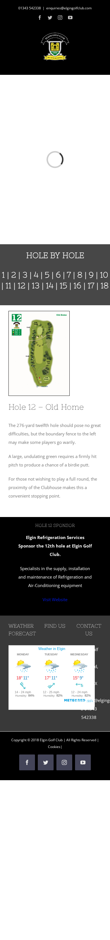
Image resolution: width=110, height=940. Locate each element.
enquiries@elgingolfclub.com (69, 8)
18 (105, 285)
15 (63, 285)
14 (49, 285)
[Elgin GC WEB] (39, 313)
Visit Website (55, 599)
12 (21, 285)
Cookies (54, 746)
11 (8, 285)
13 (35, 285)
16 (77, 285)
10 (104, 274)
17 (91, 285)
